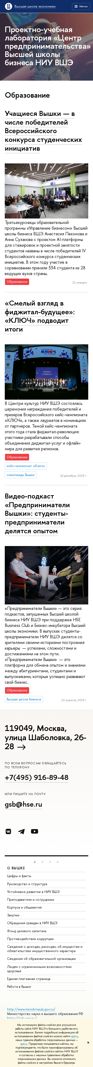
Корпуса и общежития (24, 907)
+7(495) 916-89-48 (36, 777)
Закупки (13, 915)
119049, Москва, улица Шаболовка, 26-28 (45, 737)
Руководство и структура (27, 884)
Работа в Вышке (19, 986)
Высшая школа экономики (35, 6)
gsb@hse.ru (23, 804)
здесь (74, 1036)
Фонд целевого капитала (26, 931)
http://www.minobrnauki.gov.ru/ (31, 1009)
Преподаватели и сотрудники (30, 899)
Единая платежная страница (28, 978)
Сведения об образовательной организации (41, 958)
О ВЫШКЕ (16, 868)
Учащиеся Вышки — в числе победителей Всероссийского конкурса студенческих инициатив (43, 130)
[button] (35, 862)
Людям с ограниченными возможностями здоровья (39, 968)
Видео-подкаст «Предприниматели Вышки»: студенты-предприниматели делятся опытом (37, 513)
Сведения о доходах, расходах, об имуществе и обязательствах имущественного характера (45, 948)
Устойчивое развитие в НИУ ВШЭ (33, 891)
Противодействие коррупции (30, 938)
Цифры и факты (19, 876)
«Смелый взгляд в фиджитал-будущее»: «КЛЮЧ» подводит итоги (40, 316)
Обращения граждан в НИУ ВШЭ (32, 923)
